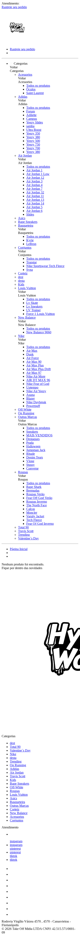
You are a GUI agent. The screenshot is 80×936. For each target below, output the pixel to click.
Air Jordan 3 (34, 181)
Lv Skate (32, 303)
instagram (16, 841)
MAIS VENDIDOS (39, 435)
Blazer (30, 398)
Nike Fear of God (37, 383)
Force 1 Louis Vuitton (40, 314)
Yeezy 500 (33, 141)
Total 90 (23, 527)
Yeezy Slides (34, 122)
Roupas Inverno (36, 501)
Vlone (30, 461)
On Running (26, 413)
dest (20, 277)
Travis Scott (25, 531)
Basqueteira (25, 225)
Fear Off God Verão (39, 498)
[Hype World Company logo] (17, 42)
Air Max (31, 350)
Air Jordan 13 (35, 199)
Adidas (22, 96)
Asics (21, 218)
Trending (24, 534)
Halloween (33, 446)
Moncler (31, 512)
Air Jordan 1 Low (37, 174)
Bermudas (32, 490)
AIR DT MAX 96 (38, 380)
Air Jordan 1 (34, 170)
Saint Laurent (35, 93)
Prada (30, 442)
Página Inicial (18, 549)
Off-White (24, 409)
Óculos (30, 89)
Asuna (30, 395)
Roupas (23, 472)
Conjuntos (24, 247)
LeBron (31, 244)
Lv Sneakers (34, 306)
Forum (30, 111)
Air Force (32, 358)
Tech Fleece (34, 520)
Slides (30, 214)
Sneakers (32, 431)
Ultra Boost (33, 129)
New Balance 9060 (38, 332)
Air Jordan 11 (35, 196)
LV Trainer (33, 310)
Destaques (33, 439)
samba (30, 126)
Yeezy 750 (33, 144)
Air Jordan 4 (34, 185)
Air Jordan (25, 155)
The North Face (36, 505)
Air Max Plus (35, 365)
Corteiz (22, 273)
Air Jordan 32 (35, 192)
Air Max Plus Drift (38, 369)
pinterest (15, 848)
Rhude (30, 453)
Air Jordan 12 (35, 177)
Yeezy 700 (33, 148)
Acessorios (25, 74)
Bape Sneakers (27, 222)
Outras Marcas (27, 417)
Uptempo (32, 387)
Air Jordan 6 (34, 210)
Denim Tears (34, 457)
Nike (21, 336)
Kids (21, 284)
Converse (32, 468)
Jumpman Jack (35, 450)
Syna (29, 269)
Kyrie (30, 240)
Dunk (30, 354)
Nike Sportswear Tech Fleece (45, 266)
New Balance (27, 317)
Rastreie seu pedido (14, 7)
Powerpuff (33, 406)
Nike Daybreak (36, 402)
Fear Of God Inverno (40, 523)
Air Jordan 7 (34, 188)
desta (21, 280)
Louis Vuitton (27, 288)
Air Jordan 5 (34, 207)
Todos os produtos (38, 85)
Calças (30, 509)
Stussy (30, 464)
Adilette (31, 115)
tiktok (13, 856)
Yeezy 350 (33, 133)
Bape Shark (33, 487)
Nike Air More (35, 376)
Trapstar (31, 262)
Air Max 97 (33, 372)
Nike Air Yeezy (36, 391)
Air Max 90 (33, 361)
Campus (31, 118)
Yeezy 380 (33, 137)
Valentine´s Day (28, 538)
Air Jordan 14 (35, 203)
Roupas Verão (35, 494)
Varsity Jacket (35, 516)
